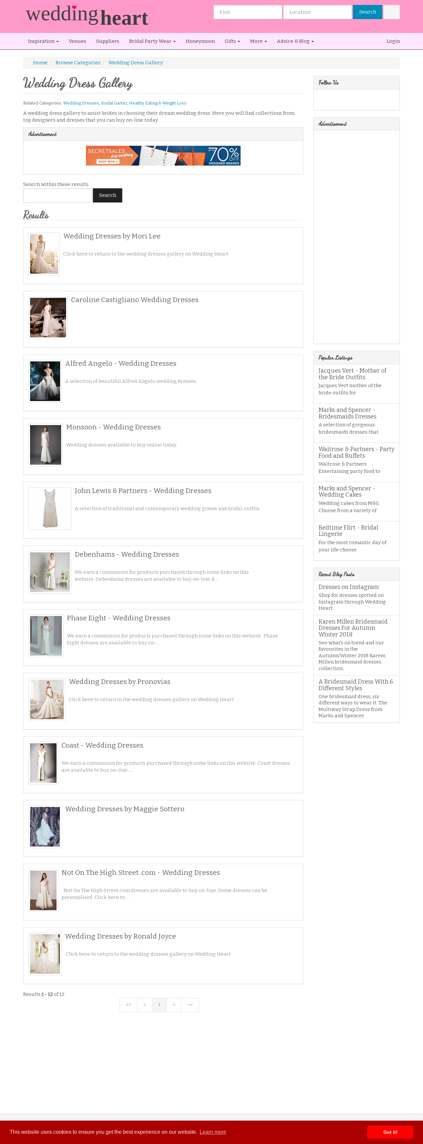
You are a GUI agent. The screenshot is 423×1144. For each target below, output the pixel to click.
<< (128, 1005)
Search (367, 12)
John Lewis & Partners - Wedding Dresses (143, 490)
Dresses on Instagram (349, 587)
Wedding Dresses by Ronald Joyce (120, 936)
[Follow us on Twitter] (331, 101)
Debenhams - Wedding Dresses (127, 554)
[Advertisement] (163, 1067)
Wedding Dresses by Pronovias (120, 681)
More (257, 41)
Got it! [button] (390, 1132)
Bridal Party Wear (151, 41)
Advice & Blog (294, 41)
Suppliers (107, 41)
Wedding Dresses (81, 103)
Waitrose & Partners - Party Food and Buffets (357, 452)
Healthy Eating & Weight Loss (157, 103)
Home (40, 63)
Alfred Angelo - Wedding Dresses (120, 363)
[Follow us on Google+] (339, 101)
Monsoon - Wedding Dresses (113, 427)
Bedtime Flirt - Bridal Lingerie (348, 531)
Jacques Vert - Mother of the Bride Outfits (352, 374)
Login (393, 41)
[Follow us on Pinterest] (348, 101)
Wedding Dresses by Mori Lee (112, 236)
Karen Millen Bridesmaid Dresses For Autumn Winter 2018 (353, 628)
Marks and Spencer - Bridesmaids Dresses (347, 413)
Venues (77, 41)
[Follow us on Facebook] (322, 101)
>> (190, 1005)
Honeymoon (200, 41)
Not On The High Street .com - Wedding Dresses (140, 872)
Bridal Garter (114, 103)
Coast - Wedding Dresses (102, 745)
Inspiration (42, 41)
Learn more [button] (213, 1132)
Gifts (231, 41)
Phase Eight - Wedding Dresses (119, 618)
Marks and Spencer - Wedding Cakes (347, 492)
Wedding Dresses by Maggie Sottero (124, 809)
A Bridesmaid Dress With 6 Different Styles (356, 685)
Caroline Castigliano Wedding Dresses (135, 299)
